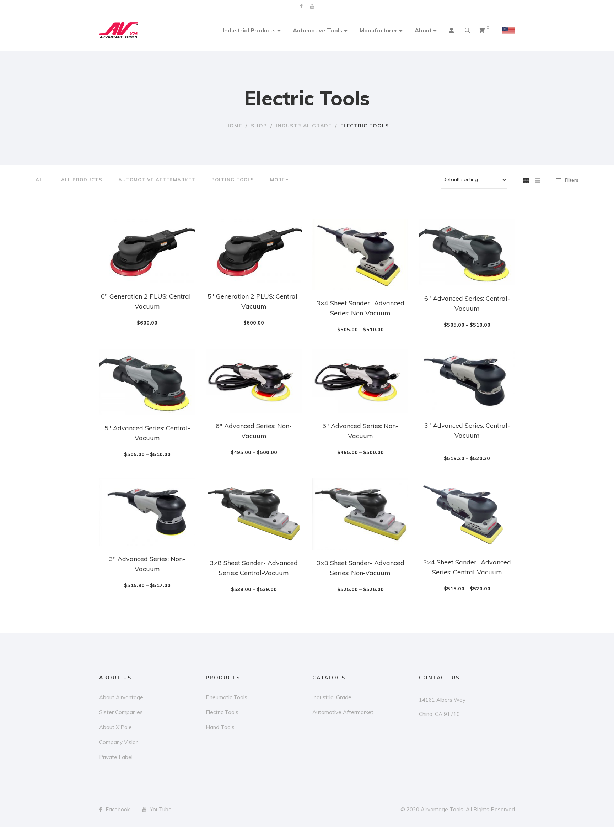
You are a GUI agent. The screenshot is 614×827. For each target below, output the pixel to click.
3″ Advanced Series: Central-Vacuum (467, 430)
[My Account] (452, 31)
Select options (150, 310)
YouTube (312, 6)
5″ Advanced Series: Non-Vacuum (360, 431)
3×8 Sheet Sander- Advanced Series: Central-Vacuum (254, 568)
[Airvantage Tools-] (118, 30)
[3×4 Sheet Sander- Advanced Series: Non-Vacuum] (360, 254)
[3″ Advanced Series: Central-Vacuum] (467, 380)
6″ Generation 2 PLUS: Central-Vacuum (147, 301)
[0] (482, 30)
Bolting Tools (232, 180)
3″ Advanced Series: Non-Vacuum (147, 564)
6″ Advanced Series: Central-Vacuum (467, 303)
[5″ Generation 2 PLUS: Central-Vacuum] (254, 251)
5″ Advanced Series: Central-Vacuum (147, 433)
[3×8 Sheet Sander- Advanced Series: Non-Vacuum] (360, 514)
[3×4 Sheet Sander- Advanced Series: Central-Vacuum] (467, 513)
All (40, 180)
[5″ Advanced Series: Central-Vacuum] (147, 382)
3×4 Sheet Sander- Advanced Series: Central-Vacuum (467, 567)
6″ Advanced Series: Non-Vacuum (254, 431)
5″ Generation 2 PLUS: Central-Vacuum (254, 301)
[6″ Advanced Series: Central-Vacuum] (467, 252)
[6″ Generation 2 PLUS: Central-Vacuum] (147, 251)
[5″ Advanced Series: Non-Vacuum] (360, 381)
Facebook (301, 6)
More (277, 180)
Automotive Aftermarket (156, 180)
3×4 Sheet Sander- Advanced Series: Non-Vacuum (360, 308)
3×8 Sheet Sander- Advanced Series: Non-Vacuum (360, 568)
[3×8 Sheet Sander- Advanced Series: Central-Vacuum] (254, 514)
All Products (81, 180)
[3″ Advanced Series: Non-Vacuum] (147, 512)
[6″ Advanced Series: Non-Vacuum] (254, 381)
